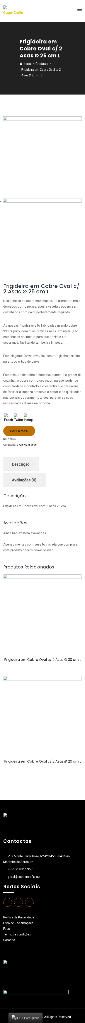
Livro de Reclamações (18, 923)
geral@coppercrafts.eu (24, 876)
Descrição (20, 464)
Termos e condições (17, 934)
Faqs (6, 928)
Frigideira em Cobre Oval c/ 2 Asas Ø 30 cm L (42, 659)
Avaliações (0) (24, 480)
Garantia (9, 940)
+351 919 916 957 (20, 869)
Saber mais (19, 431)
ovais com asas (27, 444)
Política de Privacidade (18, 917)
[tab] (20, 464)
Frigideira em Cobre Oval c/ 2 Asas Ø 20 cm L (42, 761)
